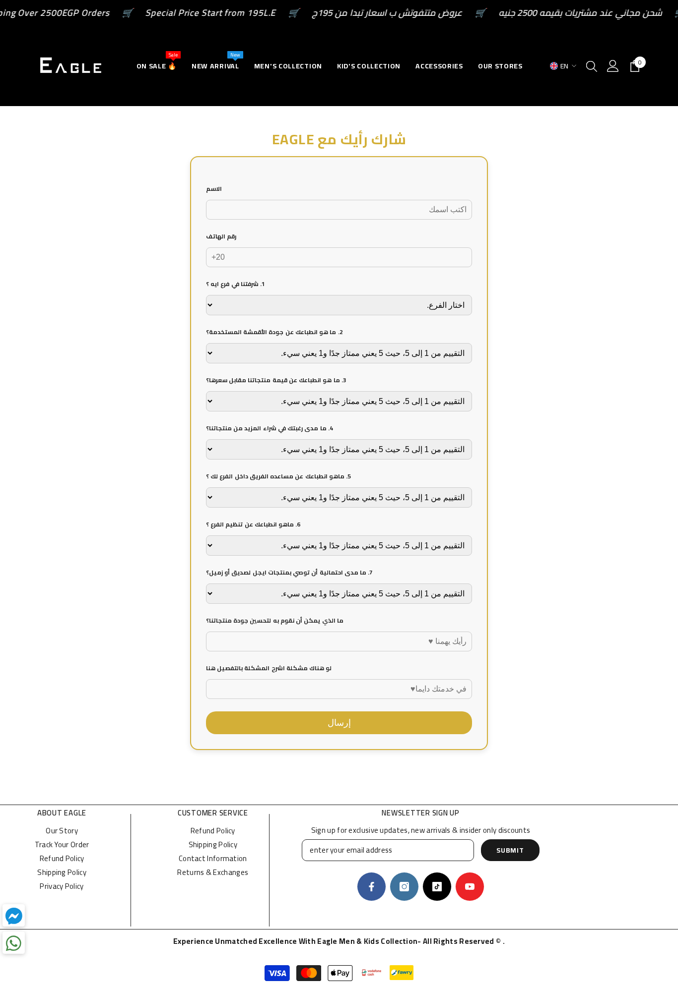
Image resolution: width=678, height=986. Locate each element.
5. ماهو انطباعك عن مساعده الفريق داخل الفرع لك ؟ (278, 476)
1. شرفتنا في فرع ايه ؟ (235, 284)
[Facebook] (371, 886)
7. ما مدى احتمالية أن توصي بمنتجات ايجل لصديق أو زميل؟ (289, 572)
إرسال (339, 723)
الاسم (214, 188)
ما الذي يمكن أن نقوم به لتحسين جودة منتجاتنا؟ (274, 620)
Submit (510, 850)
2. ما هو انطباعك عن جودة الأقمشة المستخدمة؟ (274, 332)
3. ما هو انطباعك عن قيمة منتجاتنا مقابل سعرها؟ (276, 380)
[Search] (591, 66)
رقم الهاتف (221, 236)
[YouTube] (469, 886)
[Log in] (613, 66)
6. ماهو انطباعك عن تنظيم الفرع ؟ (253, 524)
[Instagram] (404, 886)
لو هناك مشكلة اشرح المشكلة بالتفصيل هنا (269, 668)
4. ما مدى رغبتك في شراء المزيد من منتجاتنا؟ (269, 428)
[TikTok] (437, 886)
